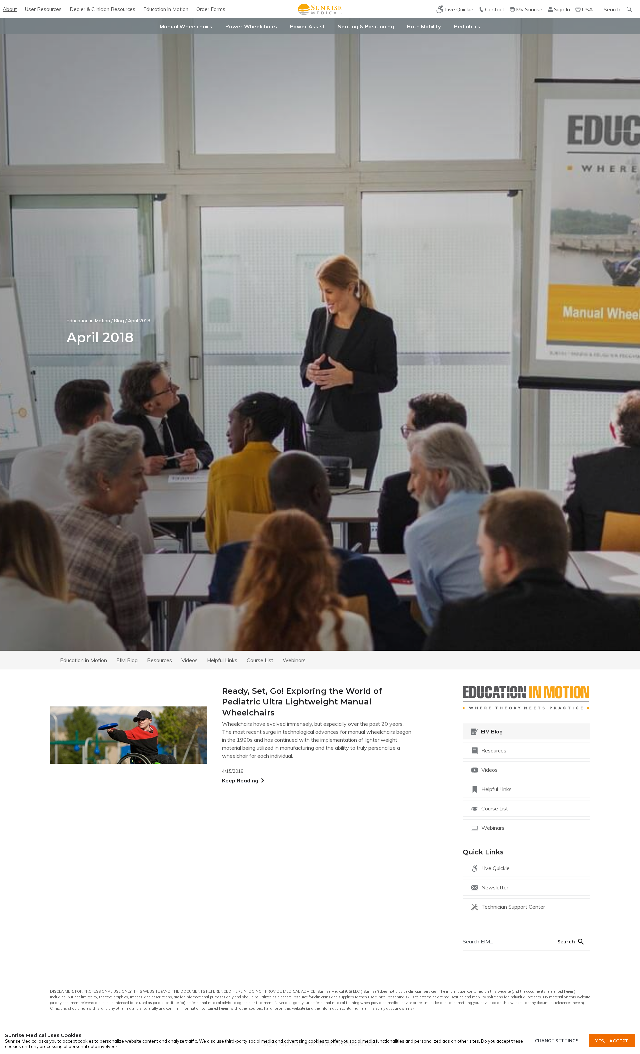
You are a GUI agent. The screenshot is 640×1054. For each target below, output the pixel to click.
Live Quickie (495, 868)
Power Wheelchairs (251, 26)
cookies (86, 1041)
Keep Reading (240, 780)
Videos (189, 659)
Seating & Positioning (366, 26)
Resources (159, 659)
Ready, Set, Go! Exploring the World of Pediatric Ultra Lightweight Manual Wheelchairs (302, 701)
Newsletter (494, 887)
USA (587, 9)
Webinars (294, 659)
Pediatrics (467, 26)
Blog (119, 321)
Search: (612, 9)
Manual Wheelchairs (186, 26)
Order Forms (210, 9)
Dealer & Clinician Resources (102, 9)
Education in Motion (165, 9)
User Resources (43, 9)
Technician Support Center (513, 906)
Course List (260, 659)
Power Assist (307, 26)
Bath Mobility (424, 26)
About (10, 9)
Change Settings (557, 1040)
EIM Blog (127, 659)
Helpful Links (222, 659)
